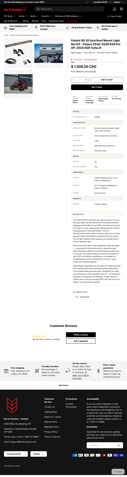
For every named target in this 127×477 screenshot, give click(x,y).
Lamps (21, 16)
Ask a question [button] (81, 341)
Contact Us (49, 407)
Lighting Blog (50, 412)
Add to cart (107, 80)
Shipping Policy (51, 427)
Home (6, 35)
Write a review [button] (81, 334)
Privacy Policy (51, 432)
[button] (121, 9)
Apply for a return (52, 417)
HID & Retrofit (10, 21)
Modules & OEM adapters (67, 16)
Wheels (35, 21)
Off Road (8, 16)
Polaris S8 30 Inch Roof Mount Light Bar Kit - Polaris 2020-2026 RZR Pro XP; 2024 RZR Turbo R (25, 35)
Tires (43, 21)
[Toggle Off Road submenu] (14, 16)
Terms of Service (52, 437)
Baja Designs (76, 53)
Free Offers (72, 21)
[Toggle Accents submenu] (51, 16)
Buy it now (97, 87)
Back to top (63, 385)
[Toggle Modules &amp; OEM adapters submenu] (80, 16)
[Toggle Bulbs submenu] (37, 16)
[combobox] (69, 9)
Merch (26, 21)
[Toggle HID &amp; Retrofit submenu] (18, 20)
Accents (45, 16)
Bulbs (33, 16)
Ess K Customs (15, 466)
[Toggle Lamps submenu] (26, 16)
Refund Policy (50, 422)
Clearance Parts (56, 21)
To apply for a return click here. (80, 375)
